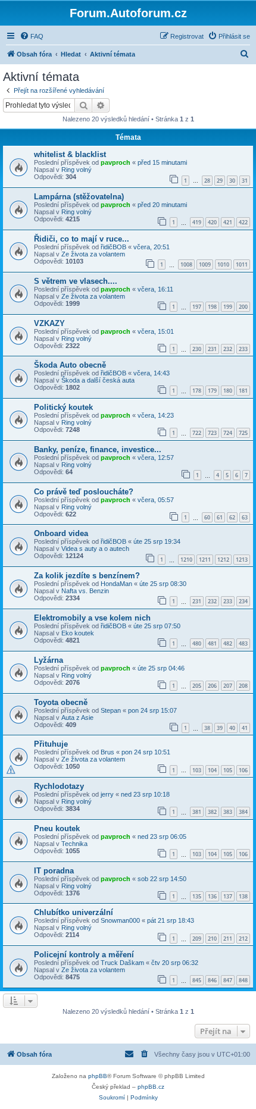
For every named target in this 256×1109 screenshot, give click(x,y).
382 (212, 812)
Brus (107, 752)
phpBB (97, 1076)
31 (245, 180)
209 (196, 938)
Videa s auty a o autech (95, 548)
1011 (242, 264)
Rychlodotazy (59, 786)
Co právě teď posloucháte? (83, 491)
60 (207, 517)
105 (227, 770)
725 (243, 433)
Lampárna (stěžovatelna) (79, 196)
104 (212, 770)
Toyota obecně (61, 702)
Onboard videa (61, 533)
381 (196, 812)
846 (212, 980)
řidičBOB (113, 246)
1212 (223, 559)
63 (245, 517)
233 (243, 349)
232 (227, 349)
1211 (205, 559)
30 (232, 180)
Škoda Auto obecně (70, 365)
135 (196, 896)
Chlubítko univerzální (73, 912)
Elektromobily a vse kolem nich (92, 617)
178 (196, 390)
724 (227, 433)
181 (243, 390)
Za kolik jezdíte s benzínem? (87, 575)
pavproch (115, 162)
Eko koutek (77, 633)
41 (245, 728)
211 (227, 938)
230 (196, 349)
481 (212, 643)
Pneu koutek (57, 828)
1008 (186, 264)
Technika (74, 843)
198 (212, 307)
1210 (186, 559)
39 (220, 728)
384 (243, 812)
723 (212, 433)
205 (196, 686)
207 (227, 686)
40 (232, 728)
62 (232, 517)
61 (220, 517)
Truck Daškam (122, 962)
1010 (223, 264)
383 (227, 812)
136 (212, 896)
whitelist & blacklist (70, 154)
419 (196, 222)
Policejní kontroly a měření (84, 954)
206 (212, 686)
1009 (205, 264)
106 (243, 770)
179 (212, 390)
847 (227, 980)
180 (227, 390)
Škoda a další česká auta (98, 380)
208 (243, 686)
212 (243, 938)
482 (227, 643)
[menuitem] (31, 36)
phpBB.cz (151, 1086)
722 (196, 433)
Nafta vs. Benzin (85, 590)
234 (243, 601)
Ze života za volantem (93, 254)
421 (227, 222)
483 (243, 643)
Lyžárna (48, 660)
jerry (107, 794)
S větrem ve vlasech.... (75, 281)
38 (207, 728)
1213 (242, 559)
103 (196, 770)
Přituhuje (51, 744)
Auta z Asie (77, 717)
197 (196, 307)
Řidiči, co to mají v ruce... (81, 238)
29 (220, 180)
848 (243, 980)
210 (212, 938)
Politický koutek (63, 407)
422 (243, 222)
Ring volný (76, 169)
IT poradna (54, 870)
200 (243, 307)
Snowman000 (120, 920)
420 (212, 222)
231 (212, 349)
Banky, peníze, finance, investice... (97, 449)
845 (196, 980)
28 (207, 180)
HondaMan (116, 583)
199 (227, 307)
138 (243, 896)
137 (227, 896)
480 (196, 643)
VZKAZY (49, 323)
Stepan (111, 710)
